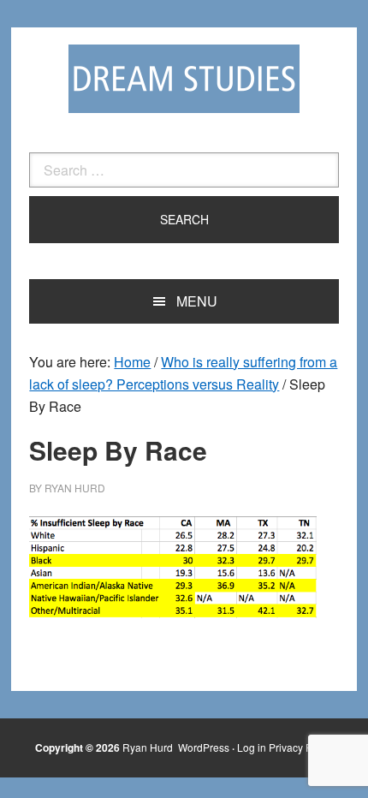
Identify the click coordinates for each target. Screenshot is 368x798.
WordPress (203, 747)
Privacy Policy (301, 747)
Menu (196, 301)
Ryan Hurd (148, 747)
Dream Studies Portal (184, 79)
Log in (251, 747)
